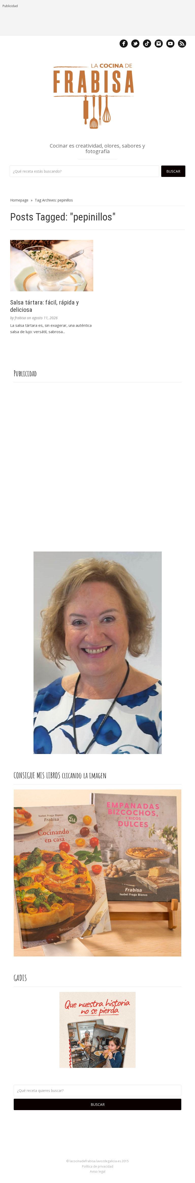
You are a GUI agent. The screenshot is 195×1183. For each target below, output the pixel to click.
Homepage (19, 200)
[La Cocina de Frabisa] (97, 96)
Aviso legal (97, 1171)
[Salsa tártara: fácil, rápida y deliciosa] (51, 265)
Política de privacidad (97, 1166)
